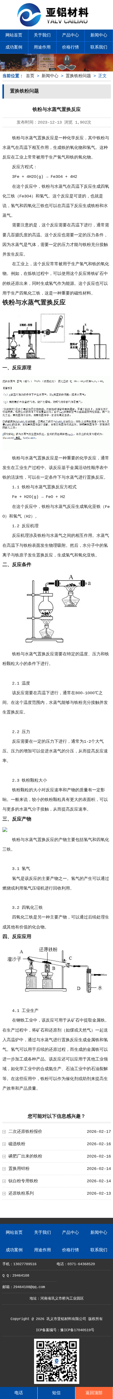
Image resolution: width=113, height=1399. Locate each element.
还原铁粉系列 (21, 1193)
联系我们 (98, 47)
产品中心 (70, 35)
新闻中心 (98, 35)
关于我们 (42, 35)
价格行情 (70, 47)
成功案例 (13, 47)
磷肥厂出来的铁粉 (25, 1156)
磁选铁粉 (16, 1144)
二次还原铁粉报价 (25, 1131)
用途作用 (42, 47)
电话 (18, 1393)
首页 (30, 76)
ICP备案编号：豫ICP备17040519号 (65, 1330)
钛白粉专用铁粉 (23, 1181)
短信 (56, 1393)
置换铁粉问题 (78, 76)
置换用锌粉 (19, 1168)
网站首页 (13, 35)
